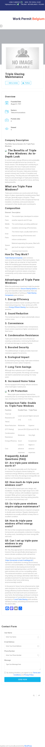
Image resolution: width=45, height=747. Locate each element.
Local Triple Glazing (20, 599)
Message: (7, 660)
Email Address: (9, 642)
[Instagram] (30, 8)
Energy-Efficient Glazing (17, 307)
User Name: (8, 633)
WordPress (28, 746)
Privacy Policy (29, 675)
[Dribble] (26, 8)
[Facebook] (15, 8)
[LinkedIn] (23, 8)
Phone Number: (9, 651)
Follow (27, 83)
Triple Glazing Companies (13, 258)
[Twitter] (19, 8)
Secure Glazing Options (29, 288)
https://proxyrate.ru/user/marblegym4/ (19, 560)
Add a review (13, 83)
